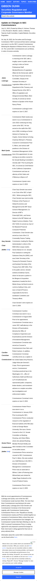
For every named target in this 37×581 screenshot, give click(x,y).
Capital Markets (23, 33)
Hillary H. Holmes (23, 28)
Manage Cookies (18, 572)
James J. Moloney (24, 31)
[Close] (33, 542)
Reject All (18, 577)
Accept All (18, 567)
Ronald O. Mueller (12, 31)
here (15, 537)
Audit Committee (12, 33)
